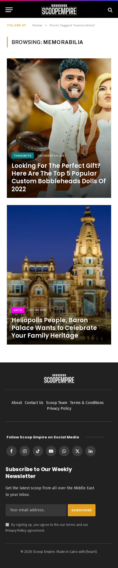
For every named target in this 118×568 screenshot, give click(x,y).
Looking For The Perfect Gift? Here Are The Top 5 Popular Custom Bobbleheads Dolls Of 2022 (59, 177)
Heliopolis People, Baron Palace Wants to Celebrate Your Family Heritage (54, 328)
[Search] (110, 10)
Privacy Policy (15, 530)
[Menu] (9, 10)
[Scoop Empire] (59, 10)
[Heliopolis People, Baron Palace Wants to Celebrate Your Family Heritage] (59, 275)
